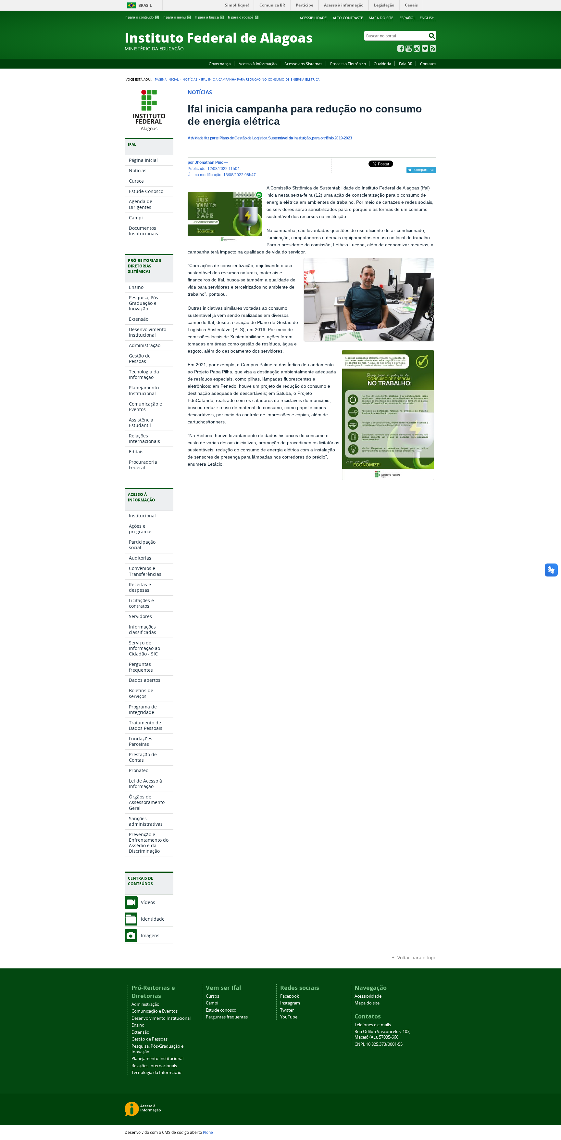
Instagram (417, 48)
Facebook (400, 48)
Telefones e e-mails (373, 1025)
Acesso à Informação (258, 63)
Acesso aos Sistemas (303, 63)
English (427, 17)
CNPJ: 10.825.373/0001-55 (379, 1044)
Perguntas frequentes (227, 1017)
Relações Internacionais (154, 1066)
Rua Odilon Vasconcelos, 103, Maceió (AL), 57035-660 (382, 1034)
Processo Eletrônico (348, 63)
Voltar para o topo (416, 957)
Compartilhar (424, 169)
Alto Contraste (348, 17)
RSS (433, 48)
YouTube (408, 48)
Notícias (189, 79)
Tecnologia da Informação (156, 1072)
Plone (208, 1132)
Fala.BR (405, 63)
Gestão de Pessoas (149, 1039)
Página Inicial (167, 79)
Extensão (140, 1032)
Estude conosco (221, 1010)
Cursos (212, 996)
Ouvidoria (382, 63)
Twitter (425, 48)
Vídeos (148, 902)
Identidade (153, 919)
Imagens (150, 935)
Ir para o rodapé (242, 17)
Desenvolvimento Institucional (161, 1018)
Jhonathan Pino (209, 162)
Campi (212, 1003)
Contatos (428, 63)
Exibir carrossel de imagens (248, 195)
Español (408, 17)
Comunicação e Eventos (154, 1011)
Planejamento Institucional (157, 1058)
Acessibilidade (313, 17)
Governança (220, 63)
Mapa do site (381, 17)
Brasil (145, 5)
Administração (145, 1004)
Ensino (137, 1025)
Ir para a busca (209, 17)
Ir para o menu (176, 17)
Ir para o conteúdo (141, 17)
